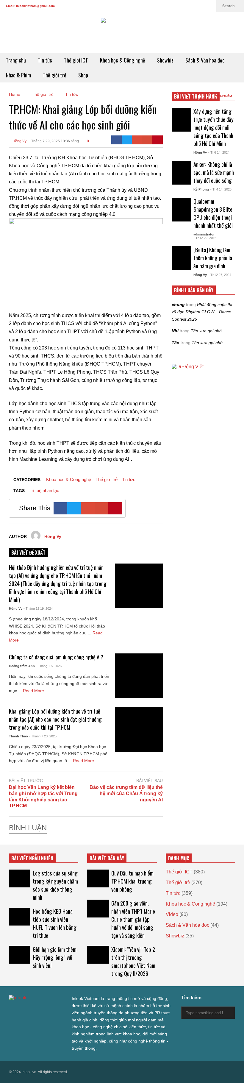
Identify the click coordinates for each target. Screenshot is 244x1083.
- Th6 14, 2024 (218, 152)
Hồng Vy (19, 141)
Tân (175, 342)
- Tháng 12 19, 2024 (38, 608)
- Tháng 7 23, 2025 (43, 736)
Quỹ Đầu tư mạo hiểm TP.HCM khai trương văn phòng (132, 881)
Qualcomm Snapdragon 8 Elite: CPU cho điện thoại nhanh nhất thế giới (213, 213)
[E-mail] (147, 139)
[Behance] (54, 1009)
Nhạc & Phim (18, 75)
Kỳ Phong (201, 189)
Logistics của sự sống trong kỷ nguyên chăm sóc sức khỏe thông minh (55, 885)
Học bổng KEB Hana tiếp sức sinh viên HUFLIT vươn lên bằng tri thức (54, 923)
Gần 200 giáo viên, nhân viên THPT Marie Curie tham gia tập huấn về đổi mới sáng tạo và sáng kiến (133, 919)
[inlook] (122, 32)
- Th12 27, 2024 (219, 275)
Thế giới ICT (76, 60)
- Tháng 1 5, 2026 (49, 666)
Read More (34, 690)
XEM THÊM (224, 96)
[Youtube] (199, 6)
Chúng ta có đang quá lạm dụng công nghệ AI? (56, 657)
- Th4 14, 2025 (221, 189)
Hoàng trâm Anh (22, 666)
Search (228, 6)
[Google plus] (180, 6)
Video (172, 914)
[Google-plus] (137, 139)
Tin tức (45, 60)
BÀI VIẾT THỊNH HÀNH (195, 96)
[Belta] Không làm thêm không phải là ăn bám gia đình (212, 258)
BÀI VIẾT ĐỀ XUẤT (28, 552)
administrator (204, 234)
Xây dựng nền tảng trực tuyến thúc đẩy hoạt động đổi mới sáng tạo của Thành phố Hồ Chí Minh (213, 127)
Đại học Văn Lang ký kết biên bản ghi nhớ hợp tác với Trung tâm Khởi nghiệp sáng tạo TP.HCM (43, 796)
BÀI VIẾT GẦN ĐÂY (107, 858)
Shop (83, 75)
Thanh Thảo (18, 736)
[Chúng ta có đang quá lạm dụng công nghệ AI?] (139, 675)
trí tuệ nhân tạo (44, 490)
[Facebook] (171, 6)
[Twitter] (161, 6)
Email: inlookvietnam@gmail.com (30, 5)
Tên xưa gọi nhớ (206, 330)
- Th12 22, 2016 (204, 238)
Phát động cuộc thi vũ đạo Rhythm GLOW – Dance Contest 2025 (202, 312)
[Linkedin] (209, 6)
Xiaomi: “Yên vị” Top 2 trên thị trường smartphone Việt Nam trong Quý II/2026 (133, 961)
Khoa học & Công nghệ (122, 60)
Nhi (175, 330)
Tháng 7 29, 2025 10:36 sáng (55, 141)
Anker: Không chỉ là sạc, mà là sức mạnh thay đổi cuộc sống (213, 172)
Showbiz (165, 60)
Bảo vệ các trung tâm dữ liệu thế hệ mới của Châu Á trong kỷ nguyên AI (126, 793)
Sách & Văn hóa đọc (205, 60)
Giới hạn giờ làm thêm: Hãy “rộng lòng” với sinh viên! (55, 957)
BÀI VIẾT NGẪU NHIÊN (32, 858)
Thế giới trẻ (54, 75)
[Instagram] (190, 6)
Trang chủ (16, 60)
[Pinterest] (157, 139)
